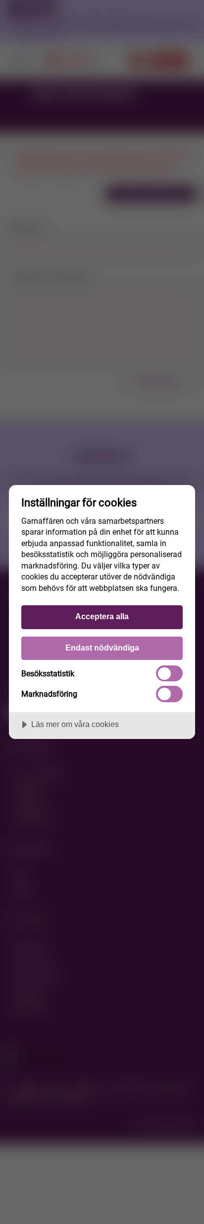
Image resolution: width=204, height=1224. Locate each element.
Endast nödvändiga (102, 647)
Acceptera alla (102, 616)
